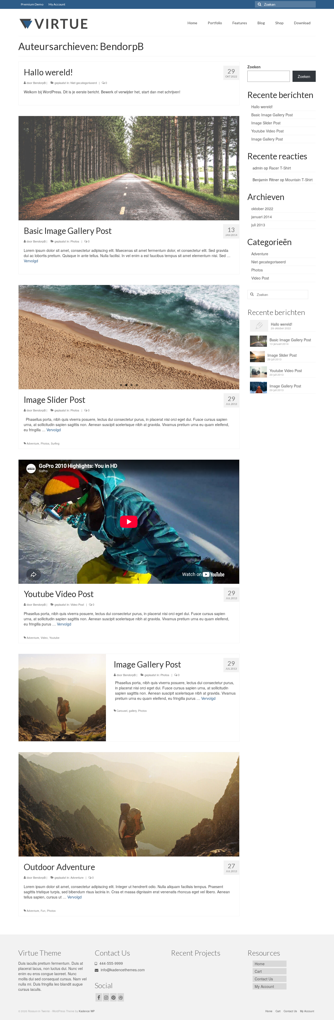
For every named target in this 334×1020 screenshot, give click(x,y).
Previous (14, 337)
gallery (132, 711)
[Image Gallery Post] (62, 697)
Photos (74, 241)
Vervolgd (31, 260)
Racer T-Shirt (280, 168)
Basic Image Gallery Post (272, 114)
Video (44, 638)
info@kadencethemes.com (122, 969)
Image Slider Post (266, 122)
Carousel (122, 711)
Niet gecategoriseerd (83, 83)
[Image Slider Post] (129, 337)
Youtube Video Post (267, 130)
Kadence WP (87, 1011)
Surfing (55, 443)
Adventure (33, 443)
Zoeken (254, 66)
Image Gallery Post (267, 139)
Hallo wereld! (262, 106)
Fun (43, 911)
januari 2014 (261, 216)
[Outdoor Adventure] (129, 803)
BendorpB (39, 83)
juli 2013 (258, 224)
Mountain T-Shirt (299, 179)
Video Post (77, 604)
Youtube (54, 638)
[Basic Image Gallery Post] (129, 167)
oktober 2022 (262, 208)
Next (243, 337)
